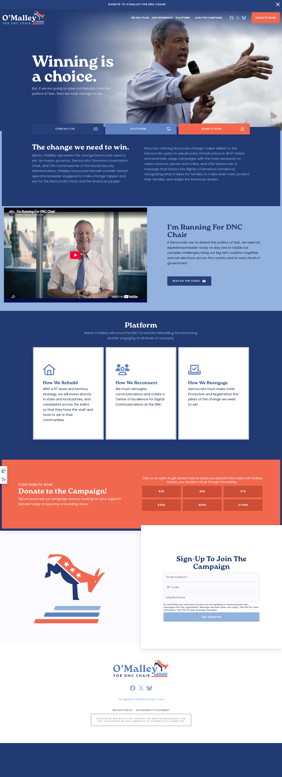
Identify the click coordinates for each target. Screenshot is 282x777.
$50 (202, 491)
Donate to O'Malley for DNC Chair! (137, 4)
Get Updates (211, 617)
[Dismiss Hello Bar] (278, 4)
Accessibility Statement (153, 710)
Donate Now (266, 17)
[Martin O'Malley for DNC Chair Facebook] (232, 18)
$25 (161, 491)
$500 (202, 505)
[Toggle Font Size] (3, 479)
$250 (161, 505)
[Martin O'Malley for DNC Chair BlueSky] (244, 18)
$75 (243, 491)
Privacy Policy (122, 710)
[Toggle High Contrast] (3, 470)
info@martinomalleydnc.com (141, 699)
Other (243, 505)
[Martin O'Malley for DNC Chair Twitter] (238, 18)
